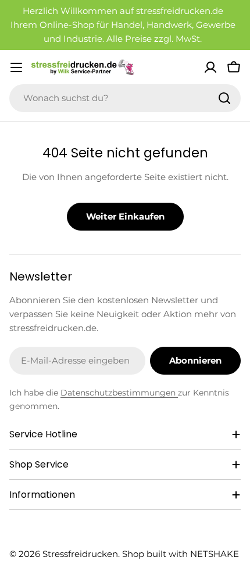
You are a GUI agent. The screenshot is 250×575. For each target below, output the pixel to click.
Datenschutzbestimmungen (119, 392)
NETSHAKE (214, 553)
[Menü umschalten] (16, 67)
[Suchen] (224, 98)
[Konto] (210, 67)
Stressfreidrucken (80, 553)
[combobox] (125, 98)
